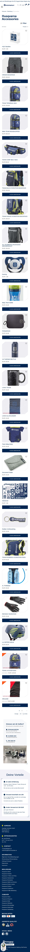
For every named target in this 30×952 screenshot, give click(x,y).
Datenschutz (5, 863)
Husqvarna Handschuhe (8, 878)
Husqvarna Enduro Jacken (8, 884)
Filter (25, 23)
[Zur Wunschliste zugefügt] (26, 31)
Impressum (4, 865)
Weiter (26, 711)
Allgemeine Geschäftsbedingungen (10, 857)
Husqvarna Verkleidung (7, 909)
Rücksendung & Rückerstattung (9, 859)
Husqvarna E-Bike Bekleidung (9, 890)
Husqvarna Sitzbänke (7, 903)
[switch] (3, 950)
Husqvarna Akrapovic (7, 899)
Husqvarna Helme (6, 871)
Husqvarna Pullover (6, 886)
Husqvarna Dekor (6, 896)
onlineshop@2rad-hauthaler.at (9, 850)
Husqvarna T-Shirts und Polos (9, 875)
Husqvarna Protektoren (7, 888)
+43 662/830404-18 (7, 848)
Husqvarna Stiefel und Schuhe (9, 882)
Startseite (4, 11)
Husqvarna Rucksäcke (7, 880)
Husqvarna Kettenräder (7, 907)
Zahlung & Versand (6, 861)
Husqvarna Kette (6, 901)
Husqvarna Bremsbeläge (8, 905)
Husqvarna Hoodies (7, 873)
